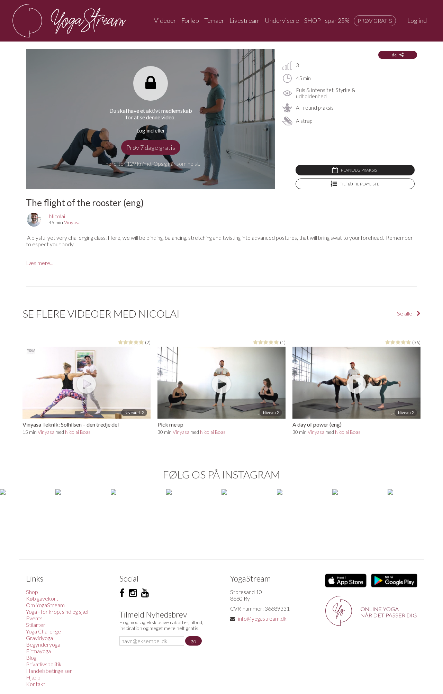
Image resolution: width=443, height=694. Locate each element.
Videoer (165, 20)
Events (34, 618)
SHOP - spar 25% (327, 20)
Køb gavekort (42, 598)
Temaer (214, 20)
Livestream (244, 20)
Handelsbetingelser (49, 670)
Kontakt (35, 684)
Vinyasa (72, 222)
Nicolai (57, 216)
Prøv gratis (375, 20)
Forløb (190, 20)
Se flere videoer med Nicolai (101, 313)
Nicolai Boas (78, 432)
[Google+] (145, 592)
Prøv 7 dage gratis (150, 147)
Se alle (405, 313)
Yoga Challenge (43, 631)
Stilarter (35, 624)
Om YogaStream (45, 605)
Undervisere (282, 20)
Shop (32, 591)
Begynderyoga (43, 644)
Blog (31, 657)
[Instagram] (133, 592)
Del (395, 54)
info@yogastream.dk (262, 618)
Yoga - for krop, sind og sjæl (57, 611)
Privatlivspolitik (44, 664)
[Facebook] (122, 592)
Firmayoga (38, 651)
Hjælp (33, 677)
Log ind (417, 20)
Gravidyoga (39, 637)
